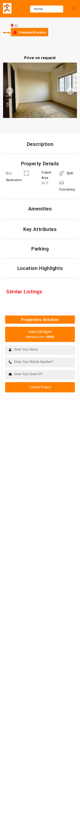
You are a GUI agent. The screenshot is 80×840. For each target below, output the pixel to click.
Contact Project (40, 387)
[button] (8, 91)
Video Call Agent (40, 334)
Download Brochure (32, 32)
